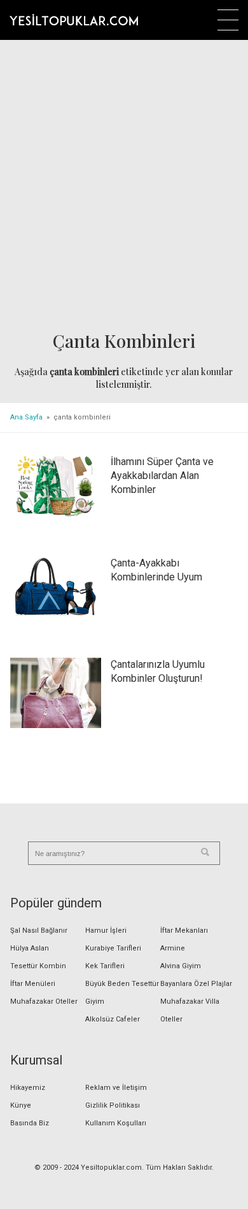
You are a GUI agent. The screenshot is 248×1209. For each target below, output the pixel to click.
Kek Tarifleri (105, 966)
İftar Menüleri (32, 984)
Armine (172, 948)
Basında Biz (29, 1123)
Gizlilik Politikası (112, 1105)
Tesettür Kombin (38, 966)
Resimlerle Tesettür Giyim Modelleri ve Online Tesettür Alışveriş (74, 19)
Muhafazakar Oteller (44, 1001)
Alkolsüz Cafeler (112, 1019)
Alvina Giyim (180, 966)
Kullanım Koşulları (115, 1123)
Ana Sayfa (26, 417)
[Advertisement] (124, 186)
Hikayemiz (27, 1088)
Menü (227, 20)
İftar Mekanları (184, 930)
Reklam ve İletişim (116, 1088)
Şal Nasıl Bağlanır (38, 930)
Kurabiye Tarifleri (113, 948)
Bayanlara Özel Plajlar (196, 984)
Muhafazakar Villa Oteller (189, 1010)
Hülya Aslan (29, 948)
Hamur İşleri (106, 930)
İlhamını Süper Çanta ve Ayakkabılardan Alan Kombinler (162, 476)
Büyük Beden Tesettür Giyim (122, 993)
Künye (20, 1105)
